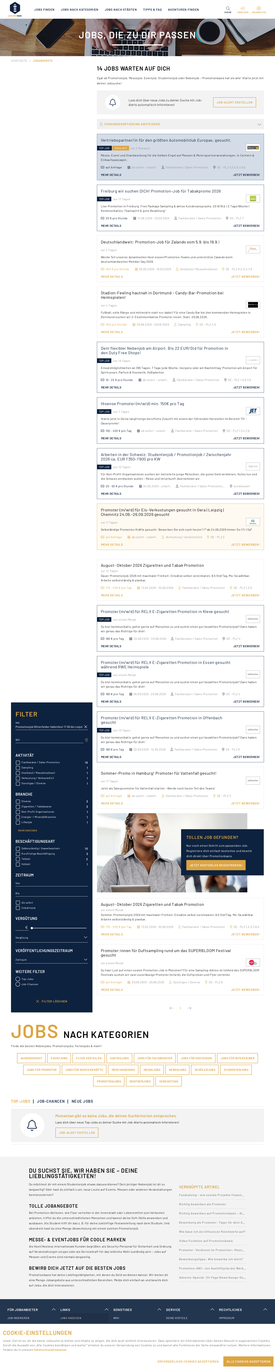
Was (17, 723)
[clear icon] (85, 727)
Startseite (19, 60)
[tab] (22, 1101)
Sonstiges (122, 1310)
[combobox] (49, 740)
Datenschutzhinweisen (50, 1349)
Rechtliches (230, 1310)
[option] (212, 1196)
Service (173, 1310)
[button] (228, 9)
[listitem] (31, 1318)
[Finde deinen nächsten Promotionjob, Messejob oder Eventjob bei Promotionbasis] (14, 9)
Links (65, 1310)
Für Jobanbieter (22, 1310)
